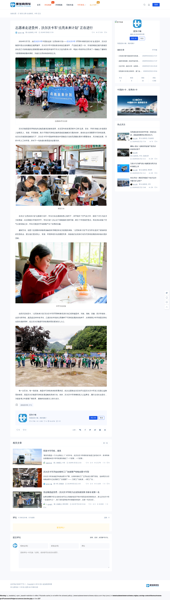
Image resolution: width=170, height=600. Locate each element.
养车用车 (65, 504)
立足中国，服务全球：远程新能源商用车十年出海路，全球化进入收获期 (129, 66)
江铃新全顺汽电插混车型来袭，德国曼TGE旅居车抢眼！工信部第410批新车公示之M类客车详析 (130, 56)
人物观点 (58, 463)
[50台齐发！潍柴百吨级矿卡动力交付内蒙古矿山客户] (123, 183)
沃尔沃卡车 (38, 41)
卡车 (35, 13)
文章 (24, 13)
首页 (38, 4)
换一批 (105, 443)
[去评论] (167, 302)
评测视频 (58, 4)
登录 (156, 5)
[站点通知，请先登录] (149, 5)
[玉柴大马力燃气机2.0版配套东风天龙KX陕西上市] (123, 168)
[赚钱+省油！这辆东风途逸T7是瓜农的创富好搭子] (123, 152)
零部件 (150, 170)
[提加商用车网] (22, 4)
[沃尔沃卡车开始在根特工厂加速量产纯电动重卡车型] (27, 477)
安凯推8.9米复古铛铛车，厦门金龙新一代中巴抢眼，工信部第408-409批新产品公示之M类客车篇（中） (130, 71)
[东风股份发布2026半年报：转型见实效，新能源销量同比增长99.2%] (123, 137)
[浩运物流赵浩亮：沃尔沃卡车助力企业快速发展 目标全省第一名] (27, 500)
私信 (101, 418)
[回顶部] (167, 307)
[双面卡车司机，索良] (27, 457)
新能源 (61, 484)
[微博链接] (167, 293)
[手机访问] (167, 297)
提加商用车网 (47, 584)
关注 (93, 418)
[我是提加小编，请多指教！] (23, 418)
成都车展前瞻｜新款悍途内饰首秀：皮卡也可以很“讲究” (129, 61)
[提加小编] (137, 23)
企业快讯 (30, 13)
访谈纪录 (146, 156)
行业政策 (151, 138)
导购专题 (69, 4)
